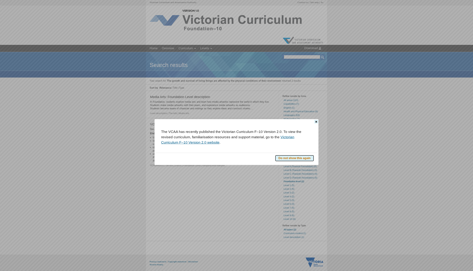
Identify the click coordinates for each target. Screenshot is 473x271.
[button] (316, 122)
